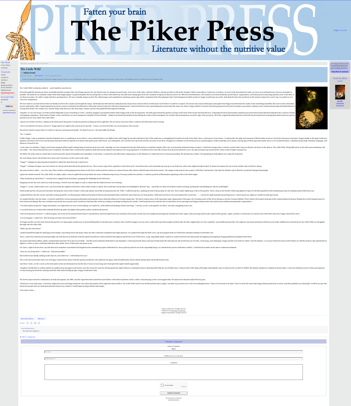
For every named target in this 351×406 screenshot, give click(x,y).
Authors (4, 80)
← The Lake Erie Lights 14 (30, 331)
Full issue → (42, 319)
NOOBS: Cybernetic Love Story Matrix (340, 104)
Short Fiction (44, 63)
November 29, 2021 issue (178, 311)
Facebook (4, 99)
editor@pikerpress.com (9, 112)
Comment (173, 362)
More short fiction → (28, 319)
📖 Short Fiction (38, 75)
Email (173, 356)
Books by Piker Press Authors (7, 86)
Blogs (3, 82)
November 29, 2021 (33, 63)
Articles (4, 68)
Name (174, 349)
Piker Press (24, 63)
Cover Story (6, 65)
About (3, 75)
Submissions (6, 90)
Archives (4, 77)
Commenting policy (173, 400)
